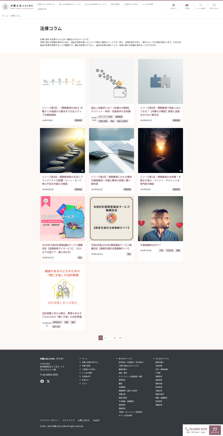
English (96, 420)
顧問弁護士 (123, 369)
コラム (84, 383)
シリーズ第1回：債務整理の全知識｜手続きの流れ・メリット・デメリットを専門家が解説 (160, 180)
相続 (66, 322)
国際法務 (159, 383)
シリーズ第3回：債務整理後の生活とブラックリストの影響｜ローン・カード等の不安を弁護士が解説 (62, 180)
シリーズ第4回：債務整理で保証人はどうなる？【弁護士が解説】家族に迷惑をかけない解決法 (160, 111)
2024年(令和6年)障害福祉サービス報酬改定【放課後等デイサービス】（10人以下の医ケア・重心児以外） (62, 248)
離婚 (178, 250)
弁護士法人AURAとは (46, 4)
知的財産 (159, 387)
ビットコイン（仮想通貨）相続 (130, 376)
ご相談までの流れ (131, 4)
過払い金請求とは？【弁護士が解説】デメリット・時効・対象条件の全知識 (111, 109)
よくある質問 (147, 4)
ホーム (5, 15)
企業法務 (159, 365)
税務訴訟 (159, 380)
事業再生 (159, 376)
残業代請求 (123, 397)
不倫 (161, 250)
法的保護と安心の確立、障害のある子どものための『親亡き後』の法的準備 (62, 314)
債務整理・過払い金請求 (128, 390)
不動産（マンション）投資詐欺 (130, 412)
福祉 (80, 257)
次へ (121, 337)
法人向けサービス (162, 358)
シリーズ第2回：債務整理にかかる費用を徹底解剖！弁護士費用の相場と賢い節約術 (111, 180)
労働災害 (122, 394)
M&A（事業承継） (162, 369)
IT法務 (158, 372)
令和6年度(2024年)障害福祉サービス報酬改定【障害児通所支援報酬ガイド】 (111, 246)
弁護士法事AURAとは (90, 362)
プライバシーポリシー (49, 420)
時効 (112, 121)
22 (115, 337)
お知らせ (85, 380)
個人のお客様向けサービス (70, 4)
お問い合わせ (84, 420)
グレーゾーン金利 (105, 116)
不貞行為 (169, 250)
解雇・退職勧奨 (161, 397)
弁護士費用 (115, 4)
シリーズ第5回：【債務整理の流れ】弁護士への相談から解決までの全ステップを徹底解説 (62, 111)
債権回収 (122, 408)
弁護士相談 (103, 121)
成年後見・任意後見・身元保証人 (131, 362)
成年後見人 (57, 322)
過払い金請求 (122, 121)
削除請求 (122, 405)
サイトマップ (68, 420)
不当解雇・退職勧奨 (126, 401)
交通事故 (122, 387)
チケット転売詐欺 (125, 415)
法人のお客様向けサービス (95, 4)
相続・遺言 (123, 372)
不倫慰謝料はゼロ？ (150, 245)
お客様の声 (41, 9)
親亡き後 (56, 326)
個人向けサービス (125, 358)
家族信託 (122, 380)
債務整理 (78, 120)
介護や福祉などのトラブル (129, 365)
